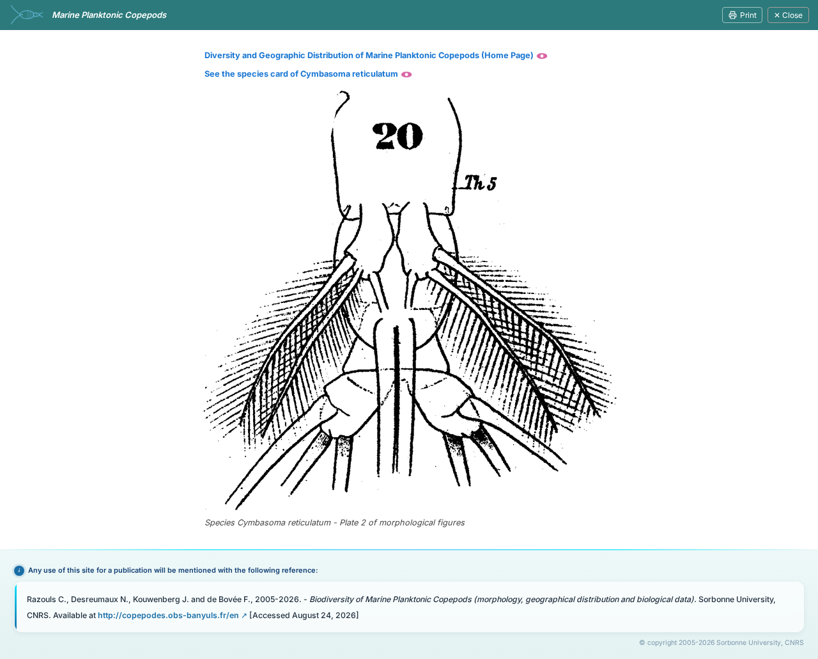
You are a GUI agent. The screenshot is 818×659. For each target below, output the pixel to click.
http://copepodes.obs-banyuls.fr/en (168, 615)
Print (748, 15)
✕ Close (788, 15)
